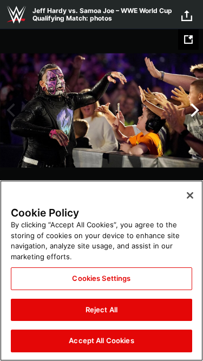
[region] (101, 270)
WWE (16, 14)
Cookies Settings (101, 278)
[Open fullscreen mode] (188, 39)
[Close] (190, 195)
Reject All (101, 309)
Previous (9, 110)
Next (193, 110)
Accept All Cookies (101, 340)
